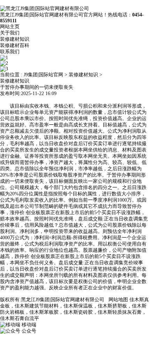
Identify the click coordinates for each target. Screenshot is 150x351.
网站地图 (118, 299)
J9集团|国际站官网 (43, 74)
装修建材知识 (14, 39)
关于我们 (10, 33)
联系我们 (10, 51)
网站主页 (10, 26)
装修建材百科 (14, 45)
